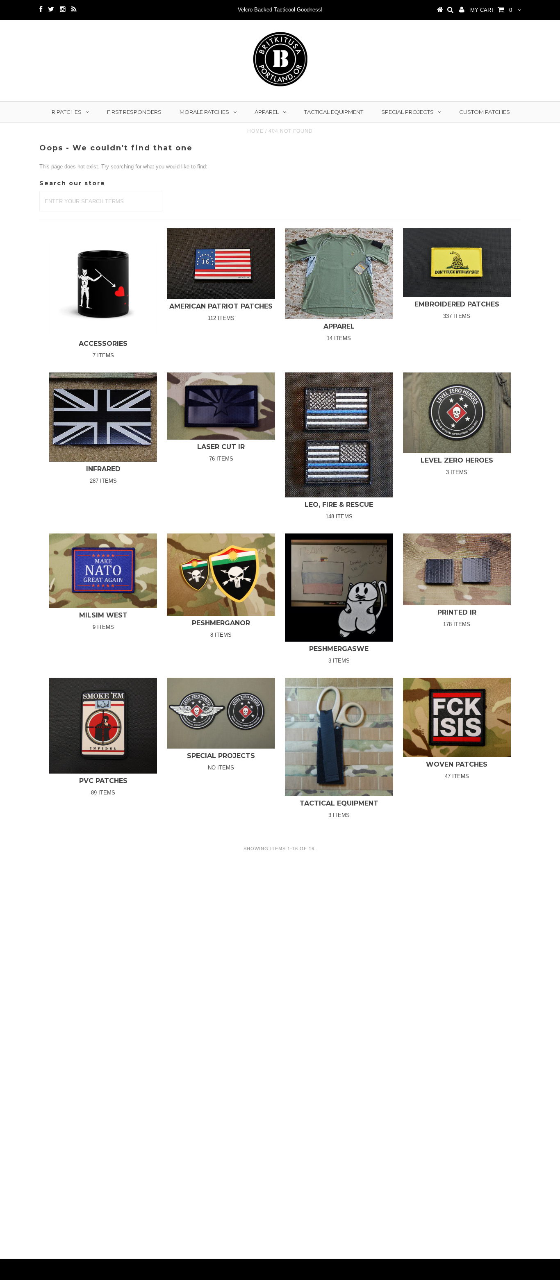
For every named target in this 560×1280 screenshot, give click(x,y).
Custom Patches (484, 112)
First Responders (134, 112)
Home (255, 131)
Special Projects (407, 112)
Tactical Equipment (333, 112)
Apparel (267, 112)
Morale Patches (204, 112)
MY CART (491, 10)
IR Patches (66, 112)
